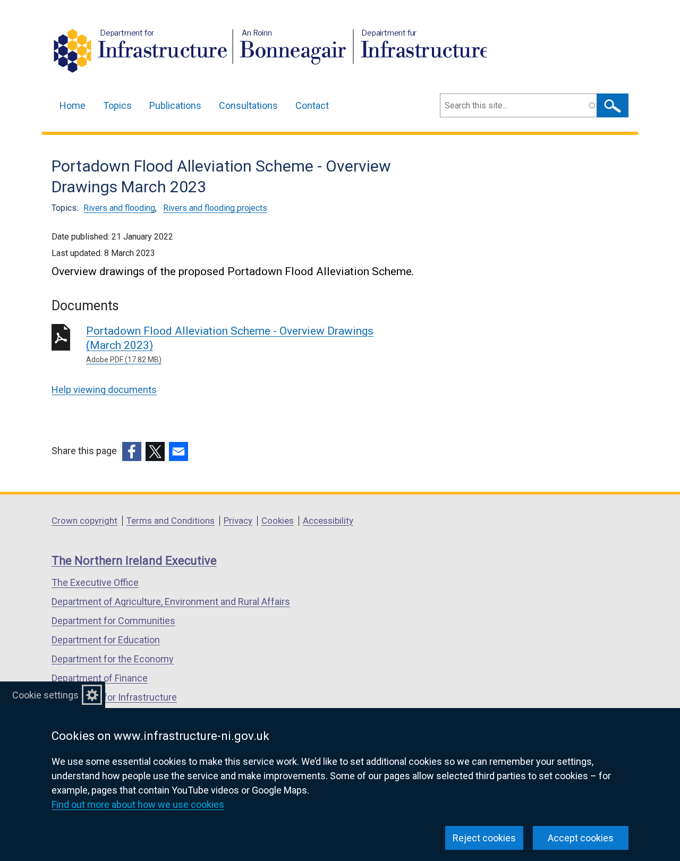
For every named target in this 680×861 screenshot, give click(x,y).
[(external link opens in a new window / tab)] (131, 451)
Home (73, 105)
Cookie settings (45, 695)
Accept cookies (581, 837)
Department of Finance (100, 678)
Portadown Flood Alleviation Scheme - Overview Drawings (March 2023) (229, 344)
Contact (312, 105)
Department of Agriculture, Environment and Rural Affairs (171, 601)
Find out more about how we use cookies (138, 804)
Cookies (277, 520)
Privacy (238, 520)
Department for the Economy (113, 658)
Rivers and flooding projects (215, 208)
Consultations (248, 105)
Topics (117, 105)
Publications (175, 105)
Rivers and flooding (119, 208)
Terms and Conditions (170, 520)
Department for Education (106, 639)
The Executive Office (95, 582)
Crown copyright (84, 520)
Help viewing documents (104, 389)
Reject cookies (484, 837)
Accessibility (328, 520)
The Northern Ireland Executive (134, 560)
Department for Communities (113, 620)
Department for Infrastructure (114, 697)
